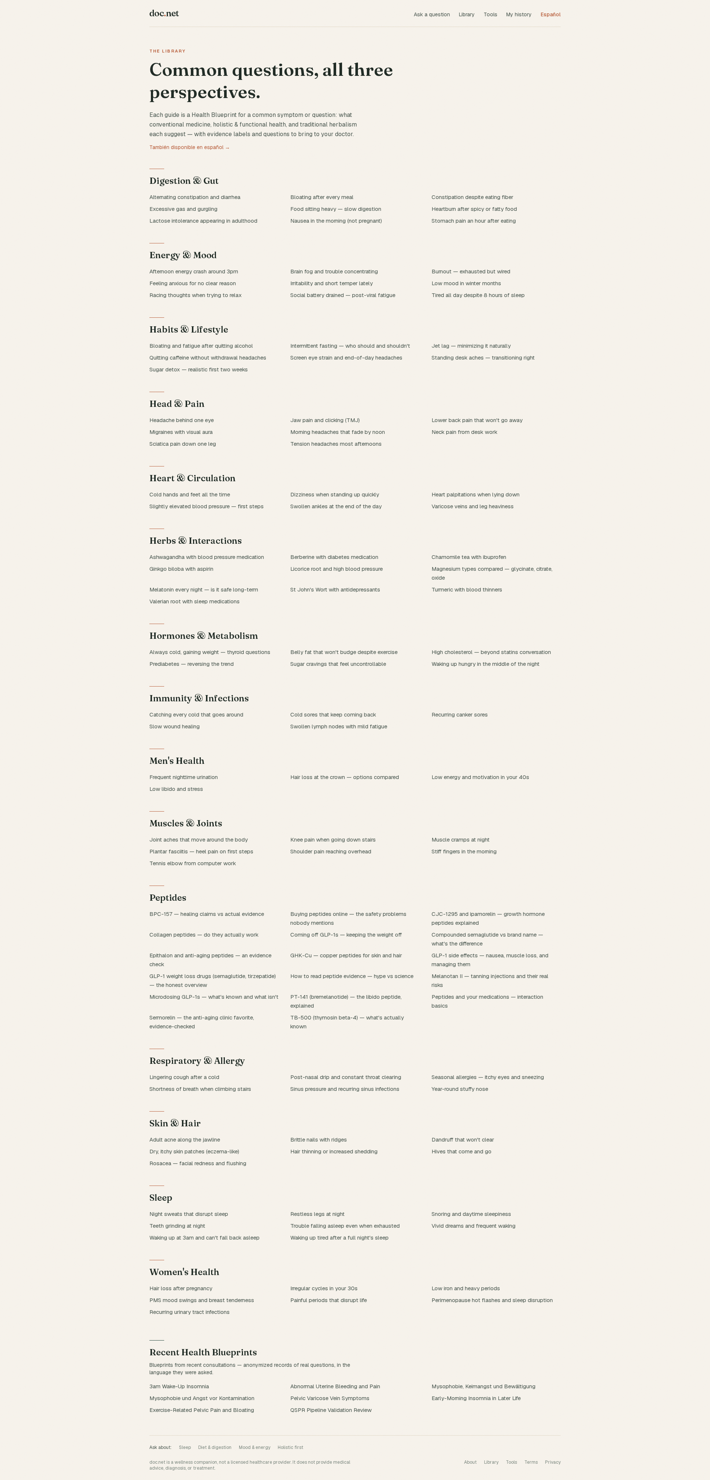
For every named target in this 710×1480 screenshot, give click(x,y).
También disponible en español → (189, 147)
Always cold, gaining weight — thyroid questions (209, 651)
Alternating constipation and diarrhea (194, 196)
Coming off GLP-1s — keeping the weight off (346, 934)
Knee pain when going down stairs (333, 839)
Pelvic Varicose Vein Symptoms (329, 1398)
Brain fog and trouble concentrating (334, 271)
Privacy (553, 1462)
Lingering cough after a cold (184, 1076)
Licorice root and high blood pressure (336, 568)
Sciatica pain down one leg (182, 443)
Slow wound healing (174, 726)
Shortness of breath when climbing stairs (200, 1088)
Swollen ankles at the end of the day (336, 506)
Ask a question (432, 14)
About (470, 1462)
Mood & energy (254, 1447)
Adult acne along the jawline (184, 1139)
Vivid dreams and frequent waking (473, 1225)
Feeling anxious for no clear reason (192, 283)
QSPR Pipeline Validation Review (331, 1409)
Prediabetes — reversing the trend (191, 663)
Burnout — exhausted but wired (471, 271)
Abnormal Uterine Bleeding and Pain (335, 1386)
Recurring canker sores (460, 714)
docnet (164, 13)
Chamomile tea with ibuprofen (469, 556)
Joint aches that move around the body (198, 839)
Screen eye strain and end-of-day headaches (346, 357)
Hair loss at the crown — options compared (344, 777)
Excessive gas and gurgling (183, 208)
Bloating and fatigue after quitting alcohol (201, 345)
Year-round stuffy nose (460, 1088)
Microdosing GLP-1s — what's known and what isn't (213, 996)
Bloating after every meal (322, 196)
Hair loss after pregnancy (180, 1288)
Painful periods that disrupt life (328, 1300)
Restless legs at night (317, 1213)
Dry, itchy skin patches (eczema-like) (194, 1151)
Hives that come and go (461, 1151)
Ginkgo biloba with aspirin (181, 568)
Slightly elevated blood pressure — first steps (206, 506)
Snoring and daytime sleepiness (471, 1213)
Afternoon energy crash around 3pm (193, 271)
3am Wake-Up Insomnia (179, 1386)
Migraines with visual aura (181, 431)
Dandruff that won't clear (463, 1139)
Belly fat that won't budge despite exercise (344, 651)
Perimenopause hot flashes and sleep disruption (492, 1300)
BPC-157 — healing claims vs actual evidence (206, 913)
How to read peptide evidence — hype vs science (351, 976)
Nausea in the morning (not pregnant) (336, 220)
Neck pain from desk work (464, 431)
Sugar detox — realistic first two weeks (198, 369)
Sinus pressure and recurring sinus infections (344, 1088)
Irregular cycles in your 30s (324, 1288)
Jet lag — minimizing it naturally (471, 345)
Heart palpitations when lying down (476, 494)
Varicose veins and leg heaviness (473, 506)
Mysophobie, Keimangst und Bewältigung (483, 1386)
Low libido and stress (176, 788)
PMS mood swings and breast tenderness (201, 1300)
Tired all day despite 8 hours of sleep (478, 295)
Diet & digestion (214, 1447)
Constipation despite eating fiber (472, 196)
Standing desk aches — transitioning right (483, 357)
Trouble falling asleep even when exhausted (345, 1225)
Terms (531, 1462)
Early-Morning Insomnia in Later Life (476, 1398)
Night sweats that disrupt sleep (188, 1213)
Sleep (185, 1447)
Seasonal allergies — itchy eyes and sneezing (488, 1076)
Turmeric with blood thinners (467, 589)
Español (551, 14)
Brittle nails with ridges (318, 1139)
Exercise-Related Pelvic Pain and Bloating (201, 1409)
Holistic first (290, 1447)
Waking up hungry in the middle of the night (486, 663)
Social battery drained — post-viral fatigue (342, 295)
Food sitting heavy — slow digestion (335, 208)
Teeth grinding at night (177, 1225)
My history (519, 14)
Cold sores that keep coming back (333, 714)
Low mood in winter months (466, 283)
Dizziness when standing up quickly (334, 494)
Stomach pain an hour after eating (474, 220)
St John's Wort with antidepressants (335, 589)
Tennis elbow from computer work (192, 863)
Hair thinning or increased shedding (334, 1151)
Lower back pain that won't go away (477, 420)
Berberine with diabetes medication (334, 556)
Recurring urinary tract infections (189, 1311)
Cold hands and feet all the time (189, 494)
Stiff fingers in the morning (464, 851)
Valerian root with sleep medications (194, 601)
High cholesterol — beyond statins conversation (491, 651)
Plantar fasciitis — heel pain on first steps (201, 851)
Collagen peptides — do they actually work (203, 934)
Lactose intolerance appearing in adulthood (203, 220)
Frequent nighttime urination (183, 777)
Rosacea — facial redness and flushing (197, 1163)
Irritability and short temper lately (331, 283)
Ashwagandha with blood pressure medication (206, 556)
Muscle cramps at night (461, 839)
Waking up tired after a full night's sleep (339, 1237)
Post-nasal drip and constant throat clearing (345, 1076)
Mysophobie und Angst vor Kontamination (201, 1398)
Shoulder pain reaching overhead (330, 851)
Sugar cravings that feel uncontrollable (338, 663)
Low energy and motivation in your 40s (480, 777)
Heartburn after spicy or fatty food (474, 208)
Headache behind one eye (181, 420)
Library (467, 14)
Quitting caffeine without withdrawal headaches (207, 357)
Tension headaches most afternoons (336, 443)
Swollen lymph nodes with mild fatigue (338, 726)
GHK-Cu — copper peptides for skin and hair (346, 955)
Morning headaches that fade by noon (337, 431)
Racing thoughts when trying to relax (195, 295)
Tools (490, 14)
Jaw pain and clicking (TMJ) (325, 420)
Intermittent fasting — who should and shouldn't (350, 345)
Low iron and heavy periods (466, 1288)
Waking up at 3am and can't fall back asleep (204, 1237)
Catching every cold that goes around (196, 714)
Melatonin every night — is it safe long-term (203, 589)
